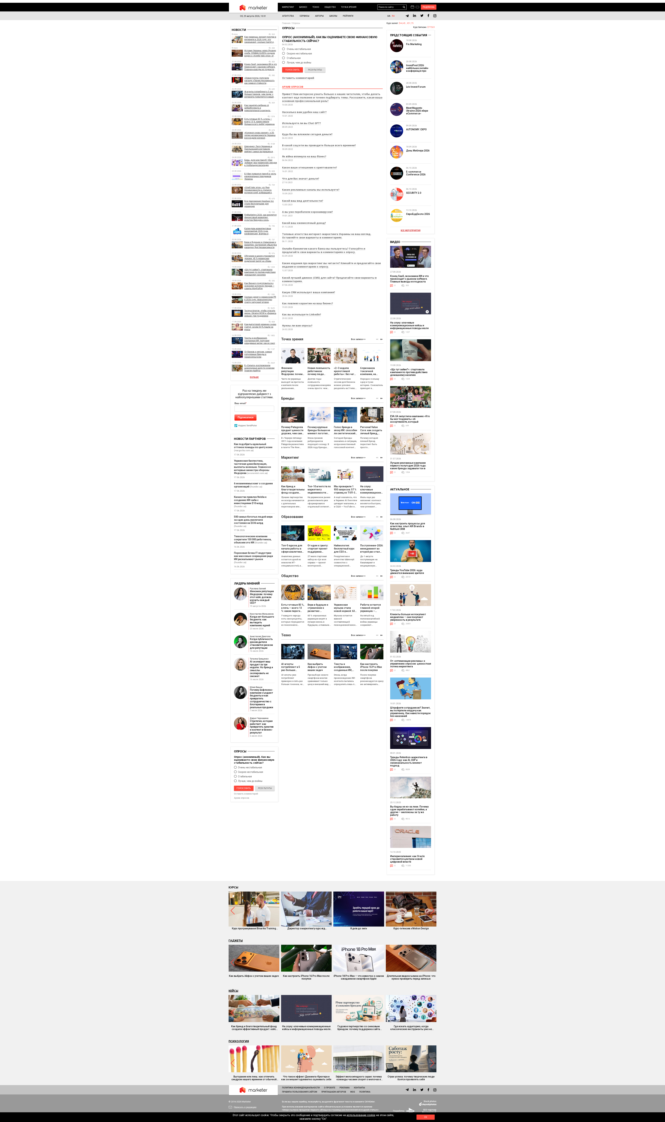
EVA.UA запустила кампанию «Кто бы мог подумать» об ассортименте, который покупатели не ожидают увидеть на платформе (410, 422)
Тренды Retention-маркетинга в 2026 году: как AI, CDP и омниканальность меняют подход (408, 761)
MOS (352, 1092)
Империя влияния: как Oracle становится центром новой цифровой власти (407, 859)
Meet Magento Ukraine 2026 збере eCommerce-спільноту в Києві (417, 112)
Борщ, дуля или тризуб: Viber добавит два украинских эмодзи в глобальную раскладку (260, 163)
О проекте (329, 1088)
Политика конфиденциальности (301, 1088)
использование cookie (361, 1115)
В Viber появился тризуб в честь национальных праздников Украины (260, 176)
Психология (239, 1041)
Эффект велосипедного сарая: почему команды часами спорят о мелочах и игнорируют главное (359, 1078)
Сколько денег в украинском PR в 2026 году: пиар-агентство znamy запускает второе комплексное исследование (260, 300)
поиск (404, 7)
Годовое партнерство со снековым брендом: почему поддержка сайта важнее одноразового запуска (358, 1028)
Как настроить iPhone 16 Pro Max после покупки (306, 977)
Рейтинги (348, 16)
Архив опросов (241, 798)
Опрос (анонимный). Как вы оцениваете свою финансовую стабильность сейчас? (254, 759)
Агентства (288, 16)
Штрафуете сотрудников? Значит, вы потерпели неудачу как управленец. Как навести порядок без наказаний (410, 711)
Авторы (319, 16)
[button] (381, 339)
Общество (330, 7)
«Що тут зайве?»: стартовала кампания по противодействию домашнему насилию (260, 272)
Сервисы (304, 16)
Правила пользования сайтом (299, 1092)
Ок (425, 1117)
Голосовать (292, 70)
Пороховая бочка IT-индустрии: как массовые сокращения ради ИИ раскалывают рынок (253, 556)
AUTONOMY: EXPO (416, 129)
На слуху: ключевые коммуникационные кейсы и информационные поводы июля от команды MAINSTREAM (409, 326)
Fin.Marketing (414, 44)
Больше (254, 377)
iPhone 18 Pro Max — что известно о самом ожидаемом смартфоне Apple (359, 977)
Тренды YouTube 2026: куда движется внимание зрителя (407, 571)
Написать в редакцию (245, 1107)
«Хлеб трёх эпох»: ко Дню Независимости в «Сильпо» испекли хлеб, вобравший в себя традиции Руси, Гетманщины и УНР (258, 190)
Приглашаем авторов (333, 1092)
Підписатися (246, 417)
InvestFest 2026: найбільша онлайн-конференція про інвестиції (417, 69)
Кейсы (233, 991)
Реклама (345, 1088)
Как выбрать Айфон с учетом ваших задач (254, 976)
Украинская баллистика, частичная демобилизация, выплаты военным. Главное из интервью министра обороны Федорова (252, 467)
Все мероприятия (410, 230)
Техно (315, 7)
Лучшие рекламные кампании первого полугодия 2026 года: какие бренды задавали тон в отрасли (408, 467)
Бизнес (303, 7)
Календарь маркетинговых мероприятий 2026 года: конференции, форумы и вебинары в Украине (257, 231)
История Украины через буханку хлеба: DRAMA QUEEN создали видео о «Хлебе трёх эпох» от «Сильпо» (260, 53)
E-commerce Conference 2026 (415, 173)
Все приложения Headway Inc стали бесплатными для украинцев (259, 204)
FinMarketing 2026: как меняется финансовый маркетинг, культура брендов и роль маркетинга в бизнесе (260, 217)
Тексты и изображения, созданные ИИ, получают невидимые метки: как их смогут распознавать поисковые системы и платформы (260, 341)
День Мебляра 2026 (417, 150)
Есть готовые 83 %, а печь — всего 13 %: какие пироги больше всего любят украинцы (259, 121)
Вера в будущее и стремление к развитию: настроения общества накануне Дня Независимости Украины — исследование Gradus (260, 245)
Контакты (359, 1088)
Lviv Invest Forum (416, 86)
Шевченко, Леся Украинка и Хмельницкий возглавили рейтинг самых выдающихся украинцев (258, 149)
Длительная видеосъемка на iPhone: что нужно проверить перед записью (411, 977)
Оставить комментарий (298, 78)
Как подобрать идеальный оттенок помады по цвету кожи (253, 446)
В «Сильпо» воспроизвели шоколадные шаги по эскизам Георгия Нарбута (259, 368)
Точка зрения (348, 7)
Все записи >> (358, 339)
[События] (417, 7)
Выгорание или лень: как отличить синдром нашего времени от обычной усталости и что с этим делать (254, 1078)
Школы (333, 16)
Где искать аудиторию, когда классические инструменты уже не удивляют (411, 1028)
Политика (364, 1092)
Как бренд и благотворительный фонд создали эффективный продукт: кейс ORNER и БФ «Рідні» (254, 1028)
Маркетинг (288, 7)
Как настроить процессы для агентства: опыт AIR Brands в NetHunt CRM (407, 526)
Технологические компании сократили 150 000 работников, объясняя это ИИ (253, 539)
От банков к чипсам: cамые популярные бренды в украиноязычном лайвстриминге (258, 354)
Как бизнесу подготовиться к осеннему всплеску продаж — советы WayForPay (259, 286)
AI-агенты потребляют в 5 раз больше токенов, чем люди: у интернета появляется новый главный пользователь (259, 94)
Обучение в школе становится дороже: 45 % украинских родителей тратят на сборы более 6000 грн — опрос (259, 259)
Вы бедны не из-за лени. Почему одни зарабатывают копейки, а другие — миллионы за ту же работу (409, 810)
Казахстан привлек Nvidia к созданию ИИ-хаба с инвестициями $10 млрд (250, 500)
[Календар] (412, 7)
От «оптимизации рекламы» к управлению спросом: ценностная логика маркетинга (410, 664)
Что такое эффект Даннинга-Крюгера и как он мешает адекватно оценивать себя (306, 1078)
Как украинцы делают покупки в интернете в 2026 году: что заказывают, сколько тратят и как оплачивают (260, 39)
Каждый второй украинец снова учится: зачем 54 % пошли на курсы (260, 327)
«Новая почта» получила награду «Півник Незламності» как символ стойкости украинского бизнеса (259, 81)
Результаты (315, 70)
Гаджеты (236, 940)
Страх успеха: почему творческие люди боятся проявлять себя (411, 1078)
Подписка (429, 7)
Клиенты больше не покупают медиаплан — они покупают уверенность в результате (408, 617)
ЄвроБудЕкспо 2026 (418, 214)
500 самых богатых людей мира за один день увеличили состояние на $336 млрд (253, 519)
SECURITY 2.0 (413, 192)
